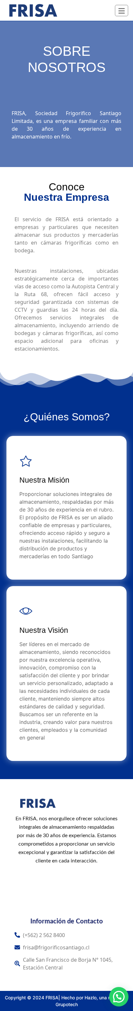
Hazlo (91, 997)
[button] (118, 996)
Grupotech (67, 1004)
